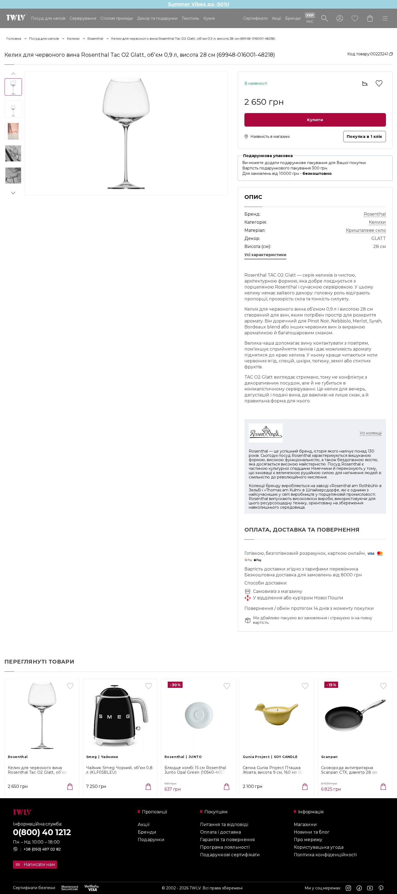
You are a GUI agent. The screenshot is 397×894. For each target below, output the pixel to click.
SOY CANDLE (286, 757)
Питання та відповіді (224, 824)
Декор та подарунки (157, 18)
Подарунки (151, 839)
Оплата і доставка (220, 832)
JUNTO (195, 757)
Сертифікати (255, 18)
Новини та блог (312, 832)
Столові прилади (116, 18)
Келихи (73, 38)
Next (13, 192)
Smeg (91, 757)
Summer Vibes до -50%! (198, 4)
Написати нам (39, 864)
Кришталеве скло (366, 230)
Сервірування (83, 18)
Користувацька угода (319, 847)
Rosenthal (95, 38)
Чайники (109, 757)
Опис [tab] (253, 197)
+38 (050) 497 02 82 (40, 849)
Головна (13, 38)
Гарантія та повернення (227, 839)
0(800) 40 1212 (42, 832)
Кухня (209, 18)
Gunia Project (256, 757)
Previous (13, 74)
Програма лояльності (225, 847)
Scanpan (329, 757)
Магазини (305, 824)
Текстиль (190, 18)
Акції (276, 18)
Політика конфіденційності (325, 854)
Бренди (293, 18)
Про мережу (308, 839)
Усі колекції (371, 433)
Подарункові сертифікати (230, 854)
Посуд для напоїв (48, 18)
